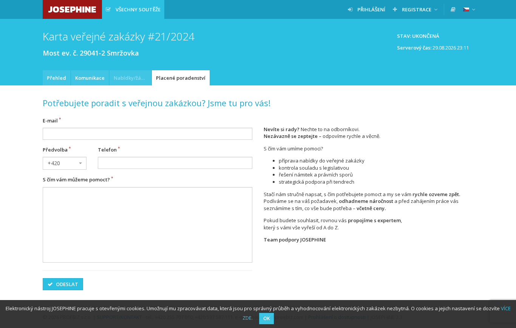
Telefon (107, 149)
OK (266, 318)
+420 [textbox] (54, 163)
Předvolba (55, 149)
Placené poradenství (180, 77)
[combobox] (65, 163)
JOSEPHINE (72, 9)
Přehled (56, 77)
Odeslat (66, 284)
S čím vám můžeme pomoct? (76, 179)
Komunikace (90, 77)
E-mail (50, 120)
